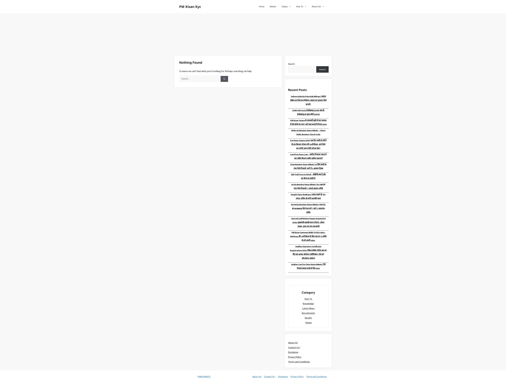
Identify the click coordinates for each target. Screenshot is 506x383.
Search (291, 64)
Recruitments (308, 313)
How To (299, 6)
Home (261, 6)
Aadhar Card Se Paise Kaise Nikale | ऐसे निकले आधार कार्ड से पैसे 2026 (308, 266)
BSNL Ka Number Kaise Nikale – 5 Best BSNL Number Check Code (308, 132)
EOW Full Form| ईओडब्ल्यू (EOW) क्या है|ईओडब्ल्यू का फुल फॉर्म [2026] (308, 112)
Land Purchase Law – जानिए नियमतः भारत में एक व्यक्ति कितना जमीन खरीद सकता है (308, 156)
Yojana (284, 6)
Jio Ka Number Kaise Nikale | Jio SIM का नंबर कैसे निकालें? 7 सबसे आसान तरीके (308, 186)
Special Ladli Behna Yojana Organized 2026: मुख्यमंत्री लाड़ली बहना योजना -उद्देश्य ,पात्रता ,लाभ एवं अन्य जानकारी (308, 222)
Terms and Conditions (299, 362)
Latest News (308, 308)
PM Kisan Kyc (190, 6)
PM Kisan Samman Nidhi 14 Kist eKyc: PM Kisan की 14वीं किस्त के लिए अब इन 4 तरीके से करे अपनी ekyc (308, 236)
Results (308, 318)
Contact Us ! (294, 348)
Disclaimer (293, 352)
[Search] (224, 79)
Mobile (273, 6)
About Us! (316, 6)
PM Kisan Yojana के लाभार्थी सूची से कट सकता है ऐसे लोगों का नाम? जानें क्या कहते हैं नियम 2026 (308, 122)
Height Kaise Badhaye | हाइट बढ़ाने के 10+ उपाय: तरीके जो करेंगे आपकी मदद (308, 196)
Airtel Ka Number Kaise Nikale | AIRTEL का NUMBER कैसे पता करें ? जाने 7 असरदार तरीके (308, 208)
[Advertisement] (253, 33)
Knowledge (308, 304)
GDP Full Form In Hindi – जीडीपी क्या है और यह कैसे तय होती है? (308, 176)
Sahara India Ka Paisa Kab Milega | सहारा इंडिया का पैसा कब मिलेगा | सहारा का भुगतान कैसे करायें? (308, 100)
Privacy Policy (294, 357)
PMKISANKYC (204, 376)
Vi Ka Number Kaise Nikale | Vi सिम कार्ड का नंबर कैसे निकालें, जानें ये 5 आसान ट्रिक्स (308, 166)
